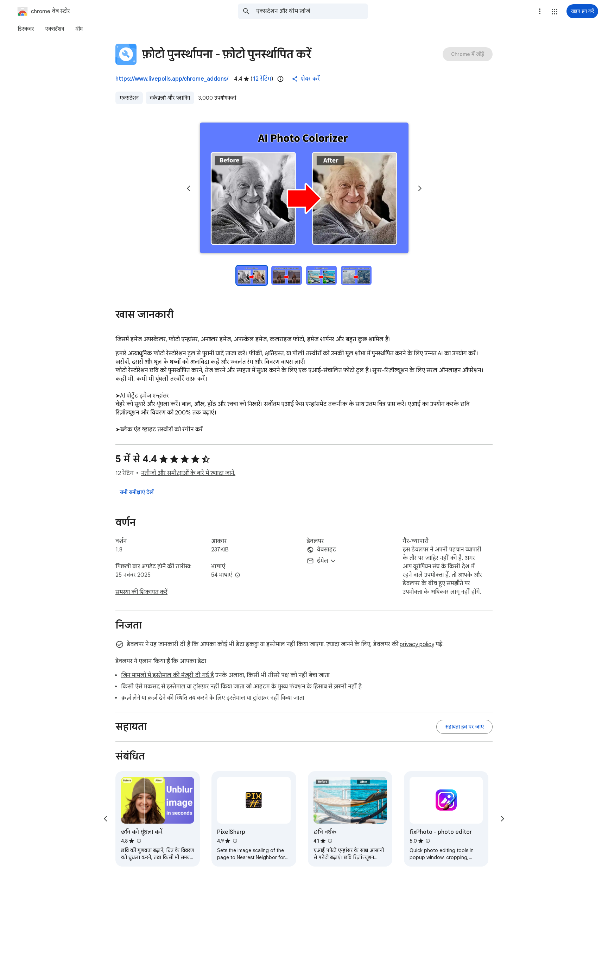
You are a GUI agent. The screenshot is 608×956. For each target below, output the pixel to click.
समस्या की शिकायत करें (141, 592)
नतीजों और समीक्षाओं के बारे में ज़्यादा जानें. (188, 473)
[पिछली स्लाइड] (189, 188)
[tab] (25, 29)
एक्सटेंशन (129, 98)
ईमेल (322, 560)
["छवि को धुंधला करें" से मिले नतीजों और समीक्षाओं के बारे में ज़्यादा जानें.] (138, 840)
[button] (554, 12)
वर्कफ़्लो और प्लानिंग (170, 98)
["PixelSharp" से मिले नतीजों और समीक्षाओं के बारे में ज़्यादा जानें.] (234, 840)
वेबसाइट (326, 549)
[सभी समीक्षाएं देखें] (136, 492)
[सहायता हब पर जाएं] (464, 726)
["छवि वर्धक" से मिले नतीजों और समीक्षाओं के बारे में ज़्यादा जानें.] (330, 840)
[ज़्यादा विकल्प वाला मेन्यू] (540, 11)
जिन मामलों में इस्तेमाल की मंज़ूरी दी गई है (167, 675)
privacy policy (417, 644)
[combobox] (312, 11)
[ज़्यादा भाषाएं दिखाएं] (237, 575)
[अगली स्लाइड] (420, 188)
